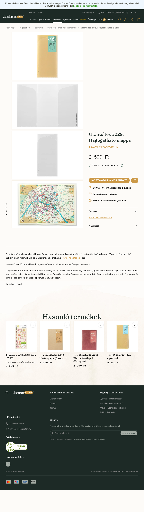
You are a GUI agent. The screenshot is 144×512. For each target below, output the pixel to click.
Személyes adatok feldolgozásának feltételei (89, 439)
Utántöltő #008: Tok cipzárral (119, 357)
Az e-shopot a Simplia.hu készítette (104, 471)
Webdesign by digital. (128, 471)
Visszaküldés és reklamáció (111, 403)
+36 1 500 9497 (17, 423)
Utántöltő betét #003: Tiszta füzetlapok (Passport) (86, 358)
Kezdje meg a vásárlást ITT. (86, 6)
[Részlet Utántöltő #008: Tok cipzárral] (122, 336)
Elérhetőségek (88, 12)
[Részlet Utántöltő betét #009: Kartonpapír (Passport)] (55, 336)
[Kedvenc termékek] (132, 19)
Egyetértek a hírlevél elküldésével (77, 439)
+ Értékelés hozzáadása (100, 217)
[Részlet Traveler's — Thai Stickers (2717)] (21, 336)
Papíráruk (38, 27)
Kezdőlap (10, 27)
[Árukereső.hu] (16, 446)
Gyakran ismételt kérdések (111, 399)
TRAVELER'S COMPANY (103, 147)
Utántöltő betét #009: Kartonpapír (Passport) (53, 357)
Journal (32, 12)
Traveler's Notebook (71, 257)
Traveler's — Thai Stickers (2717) (21, 357)
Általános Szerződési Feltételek (113, 408)
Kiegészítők (24, 27)
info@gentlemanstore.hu (20, 429)
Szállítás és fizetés (107, 412)
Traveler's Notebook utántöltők (61, 27)
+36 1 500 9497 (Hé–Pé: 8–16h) (114, 12)
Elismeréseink (56, 399)
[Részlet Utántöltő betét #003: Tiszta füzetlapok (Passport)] (88, 336)
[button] (134, 180)
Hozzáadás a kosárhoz (109, 180)
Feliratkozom (128, 433)
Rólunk (40, 12)
